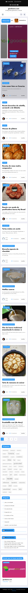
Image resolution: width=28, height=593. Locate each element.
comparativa (5, 457)
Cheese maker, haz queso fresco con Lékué (12, 544)
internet (10, 469)
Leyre (20, 469)
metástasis (11, 471)
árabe (10, 492)
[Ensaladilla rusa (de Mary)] (14, 407)
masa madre (5, 471)
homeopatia (5, 466)
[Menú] (2, 14)
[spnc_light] (24, 14)
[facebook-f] (10, 5)
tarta (20, 489)
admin (4, 26)
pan (11, 475)
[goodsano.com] (14, 41)
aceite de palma (5, 450)
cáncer (4, 460)
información (21, 466)
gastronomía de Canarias (7, 463)
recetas (16, 479)
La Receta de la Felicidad (9, 505)
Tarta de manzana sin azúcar (13, 383)
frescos (19, 460)
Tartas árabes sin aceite (11, 229)
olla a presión (5, 474)
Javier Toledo (6, 238)
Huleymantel (6, 522)
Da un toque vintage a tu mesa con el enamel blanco (14, 546)
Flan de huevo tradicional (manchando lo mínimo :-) (12, 329)
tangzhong (14, 489)
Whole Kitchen (10, 537)
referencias (6, 482)
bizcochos (19, 450)
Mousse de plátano (9, 129)
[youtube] (17, 5)
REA (3, 479)
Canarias (11, 453)
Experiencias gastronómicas (8, 245)
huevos (15, 466)
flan (14, 460)
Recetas (4, 102)
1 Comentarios (14, 339)
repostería (14, 482)
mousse (22, 471)
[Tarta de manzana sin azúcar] (14, 360)
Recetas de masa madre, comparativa (11, 167)
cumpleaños (19, 457)
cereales (17, 453)
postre (15, 474)
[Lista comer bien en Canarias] (14, 70)
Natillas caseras (8, 289)
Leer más (6, 56)
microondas (17, 471)
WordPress (14, 589)
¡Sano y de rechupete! (8, 502)
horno (10, 466)
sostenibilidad (6, 489)
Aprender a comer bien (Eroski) (10, 525)
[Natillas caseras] (14, 275)
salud (10, 486)
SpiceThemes (14, 590)
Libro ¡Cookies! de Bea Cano (10, 541)
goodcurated (18, 463)
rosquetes (4, 485)
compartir (12, 456)
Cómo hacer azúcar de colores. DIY (11, 547)
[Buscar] (21, 14)
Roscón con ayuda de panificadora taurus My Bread (13, 208)
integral (4, 469)
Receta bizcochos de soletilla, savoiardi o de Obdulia (13, 107)
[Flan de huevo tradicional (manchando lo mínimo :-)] (14, 313)
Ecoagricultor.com (7, 512)
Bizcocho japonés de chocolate (10, 250)
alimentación (13, 450)
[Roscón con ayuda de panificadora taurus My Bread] (14, 192)
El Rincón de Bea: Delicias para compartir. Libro (13, 543)
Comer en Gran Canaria (9, 518)
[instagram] (16, 5)
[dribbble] (14, 5)
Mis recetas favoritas (8, 509)
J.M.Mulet (15, 469)
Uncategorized (7, 51)
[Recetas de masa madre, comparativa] (14, 151)
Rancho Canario (22, 474)
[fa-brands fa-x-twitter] (12, 5)
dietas (9, 460)
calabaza (4, 453)
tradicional (4, 492)
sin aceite (15, 485)
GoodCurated (5, 225)
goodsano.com (13, 8)
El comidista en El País (8, 515)
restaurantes (22, 482)
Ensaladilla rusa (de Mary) (12, 422)
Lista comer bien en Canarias (13, 86)
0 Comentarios (14, 95)
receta (9, 478)
